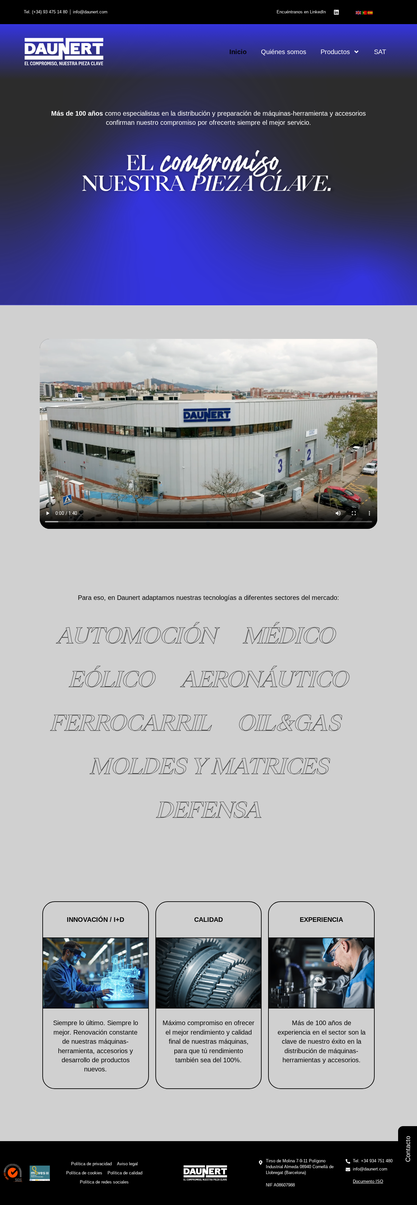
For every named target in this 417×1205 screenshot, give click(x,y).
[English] (359, 12)
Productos (335, 52)
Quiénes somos (283, 52)
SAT (380, 52)
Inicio (238, 52)
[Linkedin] (336, 12)
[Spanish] (370, 12)
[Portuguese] (364, 12)
